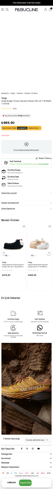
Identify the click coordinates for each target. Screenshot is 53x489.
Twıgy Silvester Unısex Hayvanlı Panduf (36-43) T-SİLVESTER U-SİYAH (13, 266)
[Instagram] (33, 449)
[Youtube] (38, 449)
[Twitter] (27, 449)
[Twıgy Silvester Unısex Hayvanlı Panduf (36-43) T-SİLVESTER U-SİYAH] (13, 242)
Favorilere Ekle (24, 226)
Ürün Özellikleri (9, 193)
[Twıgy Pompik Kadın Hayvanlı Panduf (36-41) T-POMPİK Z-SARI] (39, 242)
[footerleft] (26, 389)
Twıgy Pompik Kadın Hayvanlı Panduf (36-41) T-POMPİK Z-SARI (38, 266)
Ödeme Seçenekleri (10, 203)
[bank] (26, 473)
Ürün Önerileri (8, 209)
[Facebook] (21, 449)
